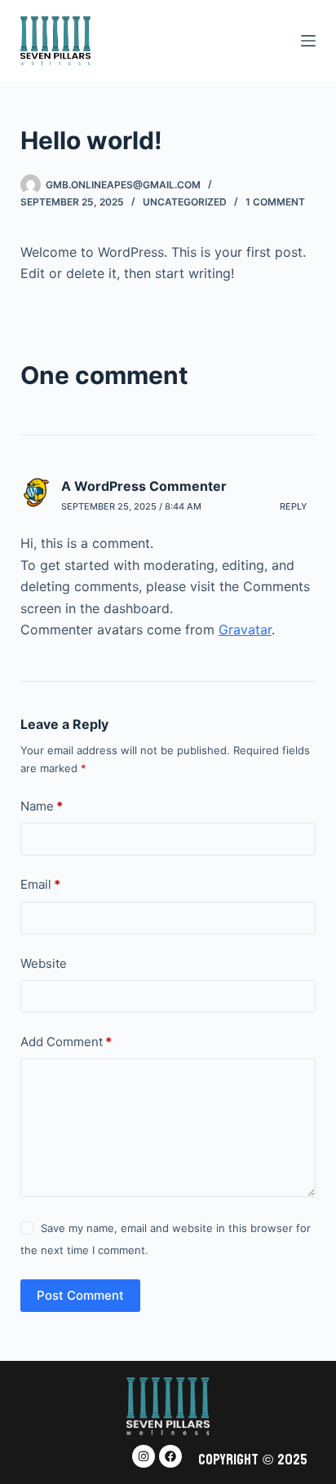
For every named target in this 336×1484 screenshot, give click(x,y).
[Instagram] (143, 1456)
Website (43, 963)
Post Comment (80, 1295)
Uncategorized (185, 202)
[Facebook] (170, 1456)
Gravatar (245, 629)
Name (41, 806)
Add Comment (66, 1041)
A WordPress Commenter (144, 486)
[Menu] (308, 40)
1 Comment (275, 202)
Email (40, 884)
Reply (293, 506)
